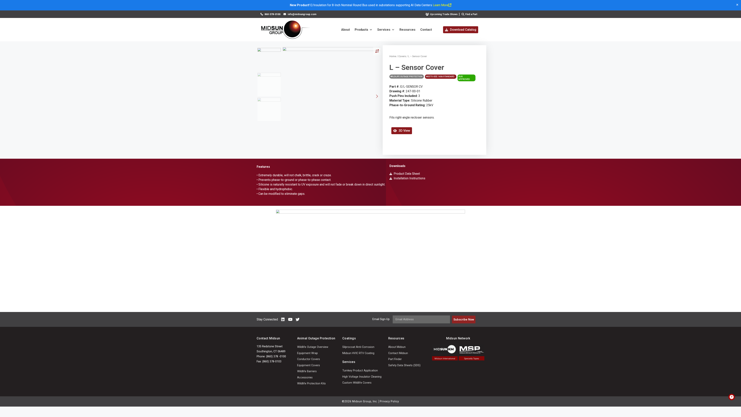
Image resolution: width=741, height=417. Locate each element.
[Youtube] (290, 319)
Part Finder (395, 359)
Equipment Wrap (307, 353)
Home (392, 56)
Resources (407, 29)
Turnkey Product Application (360, 370)
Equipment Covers (308, 365)
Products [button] (361, 29)
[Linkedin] (283, 319)
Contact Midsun (398, 353)
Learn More (440, 5)
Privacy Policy (389, 401)
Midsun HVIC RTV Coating (358, 353)
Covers (402, 56)
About (345, 29)
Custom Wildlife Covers (356, 382)
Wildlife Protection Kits (311, 383)
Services (383, 29)
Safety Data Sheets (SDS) (404, 365)
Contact (426, 29)
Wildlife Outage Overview (312, 347)
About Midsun (397, 347)
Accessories (305, 377)
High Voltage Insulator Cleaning (361, 376)
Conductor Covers (308, 359)
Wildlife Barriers (307, 371)
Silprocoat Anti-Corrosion (358, 347)
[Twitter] (297, 319)
